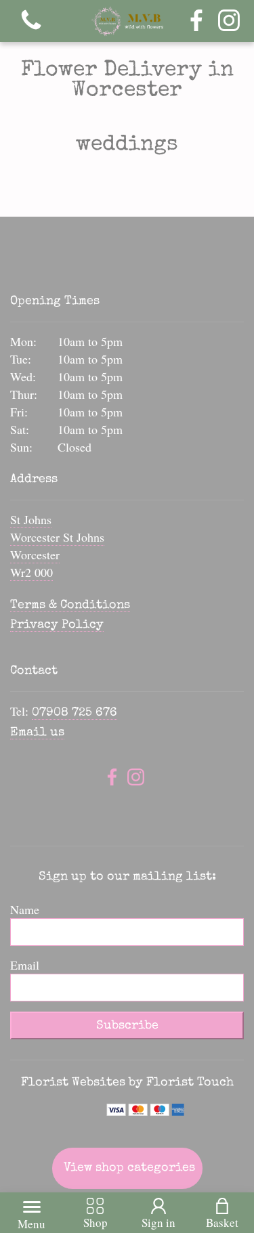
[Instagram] (229, 21)
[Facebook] (196, 21)
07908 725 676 (74, 713)
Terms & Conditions (70, 605)
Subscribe (127, 1026)
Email (24, 965)
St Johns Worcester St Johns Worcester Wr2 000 (57, 545)
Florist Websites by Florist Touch (127, 1083)
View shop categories (129, 1168)
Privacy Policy (57, 625)
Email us (37, 733)
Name (24, 909)
